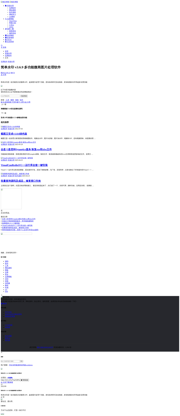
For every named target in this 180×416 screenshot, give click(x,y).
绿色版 (7, 283)
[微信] (4, 303)
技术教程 (10, 35)
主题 (6, 272)
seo (6, 289)
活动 (6, 279)
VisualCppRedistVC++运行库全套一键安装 (24, 165)
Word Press (13, 21)
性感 (6, 287)
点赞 (22, 102)
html (6, 291)
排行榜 (7, 340)
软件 (21, 100)
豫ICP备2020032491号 (45, 347)
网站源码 (12, 10)
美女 (6, 274)
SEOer (9, 40)
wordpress (29, 365)
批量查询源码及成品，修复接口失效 (21, 180)
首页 (6, 51)
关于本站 (8, 312)
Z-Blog (11, 25)
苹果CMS (12, 23)
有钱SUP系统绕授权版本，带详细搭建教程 (18, 221)
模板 (6, 270)
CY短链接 (8, 325)
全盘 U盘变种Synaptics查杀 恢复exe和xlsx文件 (26, 149)
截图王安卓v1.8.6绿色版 (14, 133)
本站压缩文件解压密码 (13, 314)
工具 (7, 100)
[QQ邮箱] (6, 303)
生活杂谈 (10, 41)
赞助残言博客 (10, 316)
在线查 (7, 327)
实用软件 (12, 8)
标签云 (7, 338)
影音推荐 (10, 37)
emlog (11, 27)
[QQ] (2, 303)
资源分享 (10, 6)
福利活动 (12, 33)
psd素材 (12, 16)
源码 (6, 261)
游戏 (6, 281)
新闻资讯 (12, 31)
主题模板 (10, 19)
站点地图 (8, 336)
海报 (17, 100)
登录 (4, 47)
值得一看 (10, 29)
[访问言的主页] (11, 209)
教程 (6, 285)
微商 (12, 100)
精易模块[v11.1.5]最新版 (11, 223)
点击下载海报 (7, 382)
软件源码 (12, 12)
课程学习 (12, 14)
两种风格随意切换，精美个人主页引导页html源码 (20, 230)
